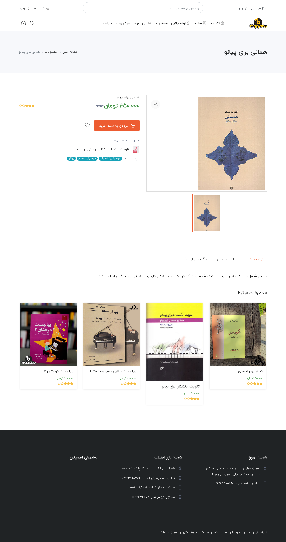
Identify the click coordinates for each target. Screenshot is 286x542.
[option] (206, 213)
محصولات (51, 51)
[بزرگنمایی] (155, 104)
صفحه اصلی (70, 51)
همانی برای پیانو (128, 97)
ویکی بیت (123, 23)
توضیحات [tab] (255, 259)
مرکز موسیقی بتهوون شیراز (188, 532)
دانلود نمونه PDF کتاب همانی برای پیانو (102, 149)
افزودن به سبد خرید (114, 125)
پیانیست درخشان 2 (58, 371)
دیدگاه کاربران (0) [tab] (197, 259)
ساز (200, 23)
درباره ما (107, 23)
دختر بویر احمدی (250, 371)
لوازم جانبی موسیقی (173, 23)
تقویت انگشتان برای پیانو (181, 386)
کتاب (217, 23)
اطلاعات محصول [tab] (229, 259)
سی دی (142, 23)
